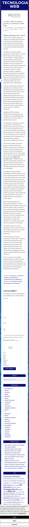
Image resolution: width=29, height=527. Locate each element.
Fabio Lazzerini (14, 485)
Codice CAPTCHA (10, 347)
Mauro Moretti (11, 496)
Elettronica (7, 396)
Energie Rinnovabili (9, 400)
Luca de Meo (17, 494)
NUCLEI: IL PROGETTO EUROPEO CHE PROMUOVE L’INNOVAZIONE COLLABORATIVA (14, 277)
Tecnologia (7, 429)
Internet (7, 410)
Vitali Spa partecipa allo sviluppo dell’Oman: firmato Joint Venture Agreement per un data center (13, 451)
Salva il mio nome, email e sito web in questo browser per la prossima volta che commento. (13, 336)
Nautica (6, 415)
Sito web (4, 329)
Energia (6, 398)
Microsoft (17, 496)
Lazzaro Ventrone (19, 492)
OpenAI (23, 498)
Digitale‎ (7, 390)
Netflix (15, 498)
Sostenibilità (8, 425)
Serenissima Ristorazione (13, 502)
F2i (24, 483)
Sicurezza (7, 421)
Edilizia (6, 394)
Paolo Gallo (15, 500)
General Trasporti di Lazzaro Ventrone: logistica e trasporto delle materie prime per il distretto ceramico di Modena (15, 466)
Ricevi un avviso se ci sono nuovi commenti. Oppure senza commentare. (5, 359)
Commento (5, 299)
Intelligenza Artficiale (10, 408)
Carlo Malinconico (20, 481)
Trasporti (7, 433)
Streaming (7, 427)
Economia (7, 392)
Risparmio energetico (10, 417)
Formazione (8, 402)
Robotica (7, 419)
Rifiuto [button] (14, 520)
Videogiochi (8, 435)
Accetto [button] (15, 517)
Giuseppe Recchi (10, 489)
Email (4, 323)
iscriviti (4, 362)
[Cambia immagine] (17, 340)
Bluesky (9, 480)
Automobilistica (9, 388)
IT (7, 29)
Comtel (14, 483)
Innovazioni (7, 406)
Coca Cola (10, 483)
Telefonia (7, 431)
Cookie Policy (22, 513)
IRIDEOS (16, 29)
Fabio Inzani (7, 485)
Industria (7, 404)
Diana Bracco (20, 483)
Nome (5, 317)
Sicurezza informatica (10, 423)
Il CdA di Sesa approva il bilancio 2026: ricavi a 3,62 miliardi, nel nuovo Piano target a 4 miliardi (15, 456)
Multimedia (7, 413)
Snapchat (22, 502)
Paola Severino (7, 500)
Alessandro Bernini (7, 478)
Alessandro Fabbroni (16, 478)
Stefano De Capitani (9, 504)
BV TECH (13, 481)
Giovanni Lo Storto (16, 487)
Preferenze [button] (14, 524)
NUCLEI (18, 498)
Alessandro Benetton (11, 477)
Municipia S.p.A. (8, 498)
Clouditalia (5, 483)
